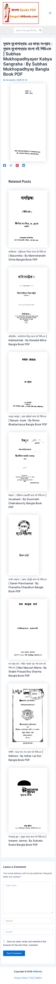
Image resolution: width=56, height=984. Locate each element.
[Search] (40, 30)
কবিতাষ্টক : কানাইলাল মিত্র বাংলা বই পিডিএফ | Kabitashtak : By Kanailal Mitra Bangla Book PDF (27, 340)
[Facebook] (4, 165)
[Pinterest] (17, 165)
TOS (31, 978)
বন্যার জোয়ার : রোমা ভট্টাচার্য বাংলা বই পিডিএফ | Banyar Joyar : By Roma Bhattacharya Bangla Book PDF (27, 420)
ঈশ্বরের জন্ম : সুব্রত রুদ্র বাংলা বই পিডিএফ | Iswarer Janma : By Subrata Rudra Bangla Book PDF (27, 840)
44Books (37, 971)
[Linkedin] (23, 165)
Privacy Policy (21, 978)
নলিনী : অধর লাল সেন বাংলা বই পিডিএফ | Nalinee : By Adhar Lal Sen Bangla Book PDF (25, 755)
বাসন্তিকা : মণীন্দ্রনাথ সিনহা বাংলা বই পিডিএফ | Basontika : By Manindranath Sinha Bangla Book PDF (27, 255)
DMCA (38, 978)
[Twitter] (10, 165)
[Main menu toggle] (50, 13)
